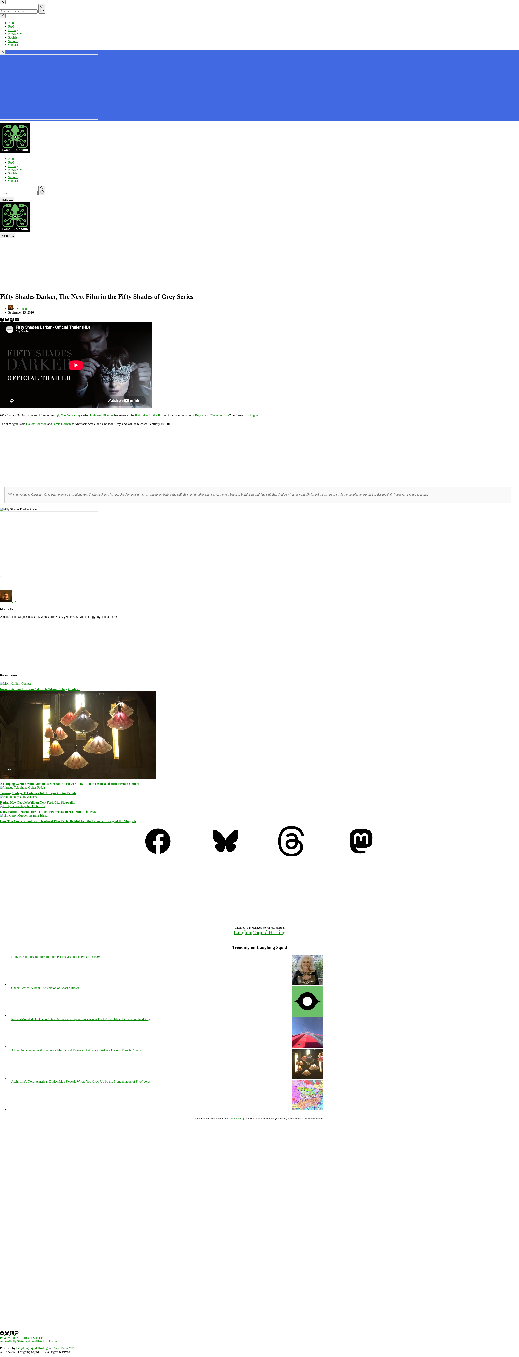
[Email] (17, 320)
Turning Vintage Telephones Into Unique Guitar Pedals (38, 793)
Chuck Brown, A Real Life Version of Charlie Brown (45, 988)
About (12, 159)
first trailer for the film (149, 415)
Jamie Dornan (62, 424)
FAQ (11, 162)
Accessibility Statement (15, 1341)
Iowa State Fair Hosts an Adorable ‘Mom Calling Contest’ (40, 689)
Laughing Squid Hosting (259, 932)
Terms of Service (32, 1337)
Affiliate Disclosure (44, 1341)
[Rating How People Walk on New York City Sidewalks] (18, 796)
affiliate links (233, 1118)
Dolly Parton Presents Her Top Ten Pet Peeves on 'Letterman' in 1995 (55, 956)
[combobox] (19, 193)
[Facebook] (2, 320)
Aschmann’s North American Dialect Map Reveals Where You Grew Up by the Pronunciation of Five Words (81, 1081)
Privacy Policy (9, 1337)
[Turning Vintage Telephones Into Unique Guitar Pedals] (22, 787)
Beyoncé (200, 415)
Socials (12, 173)
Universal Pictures (101, 415)
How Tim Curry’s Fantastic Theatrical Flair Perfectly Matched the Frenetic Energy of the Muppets (68, 821)
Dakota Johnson (36, 424)
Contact (13, 180)
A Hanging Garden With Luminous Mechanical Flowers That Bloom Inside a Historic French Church (70, 784)
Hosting (13, 166)
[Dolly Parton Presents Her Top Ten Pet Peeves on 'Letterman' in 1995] (307, 984)
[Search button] (41, 190)
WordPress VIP (64, 1348)
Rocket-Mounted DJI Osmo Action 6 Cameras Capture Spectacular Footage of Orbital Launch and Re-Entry (80, 1019)
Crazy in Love (220, 415)
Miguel (254, 415)
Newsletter (15, 169)
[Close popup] (3, 52)
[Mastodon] (361, 855)
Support (13, 177)
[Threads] (12, 320)
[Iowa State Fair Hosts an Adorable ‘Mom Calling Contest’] (15, 683)
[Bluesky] (7, 320)
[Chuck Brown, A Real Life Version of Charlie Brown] (307, 1015)
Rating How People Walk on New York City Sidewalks (37, 802)
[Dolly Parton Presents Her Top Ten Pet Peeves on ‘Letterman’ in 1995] (22, 806)
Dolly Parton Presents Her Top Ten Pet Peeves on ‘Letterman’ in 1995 (48, 811)
